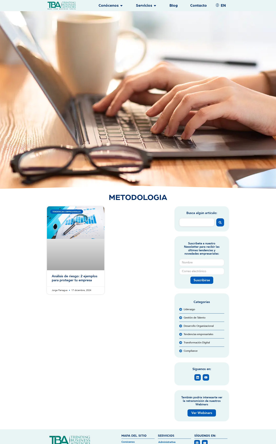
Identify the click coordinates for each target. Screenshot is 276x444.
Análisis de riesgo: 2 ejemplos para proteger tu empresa (74, 278)
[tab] (174, 442)
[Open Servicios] (155, 5)
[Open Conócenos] (121, 5)
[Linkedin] (197, 377)
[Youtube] (206, 377)
